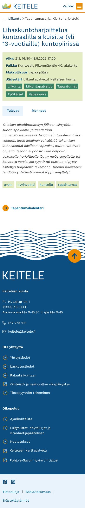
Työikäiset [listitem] (16, 94)
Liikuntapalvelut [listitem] (39, 86)
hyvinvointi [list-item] (26, 185)
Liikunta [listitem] (14, 86)
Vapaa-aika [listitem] (38, 94)
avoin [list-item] (8, 185)
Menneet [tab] (39, 111)
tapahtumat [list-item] (67, 185)
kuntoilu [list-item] (46, 185)
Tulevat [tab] (13, 111)
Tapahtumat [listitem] (67, 86)
